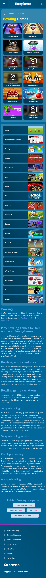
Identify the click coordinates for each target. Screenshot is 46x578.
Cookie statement (14, 540)
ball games (23, 353)
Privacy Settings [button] (13, 530)
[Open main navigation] (4, 4)
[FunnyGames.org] (4, 14)
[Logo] (23, 4)
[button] (42, 4)
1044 (20, 510)
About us (10, 549)
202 (30, 505)
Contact (10, 553)
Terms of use (12, 544)
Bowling (20, 14)
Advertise (11, 558)
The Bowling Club (28, 318)
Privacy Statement (14, 535)
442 (36, 510)
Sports (11, 14)
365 (34, 515)
